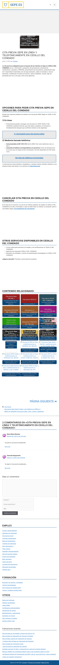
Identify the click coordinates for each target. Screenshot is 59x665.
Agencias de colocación (9, 533)
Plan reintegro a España (9, 618)
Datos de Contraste (8, 600)
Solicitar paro (6, 569)
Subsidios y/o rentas (8, 616)
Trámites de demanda (9, 543)
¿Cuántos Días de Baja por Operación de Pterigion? (18, 641)
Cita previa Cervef (7, 536)
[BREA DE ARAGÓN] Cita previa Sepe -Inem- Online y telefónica (24, 411)
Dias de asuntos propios (9, 554)
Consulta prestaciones (9, 538)
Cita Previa (7, 407)
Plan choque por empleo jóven (11, 588)
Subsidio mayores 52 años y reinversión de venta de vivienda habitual (24, 649)
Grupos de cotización (8, 556)
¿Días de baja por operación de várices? (14, 646)
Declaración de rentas (9, 610)
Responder (7, 446)
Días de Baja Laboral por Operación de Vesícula (17, 638)
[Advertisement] (29, 22)
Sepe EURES (6, 605)
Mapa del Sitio (45, 662)
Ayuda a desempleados (9, 530)
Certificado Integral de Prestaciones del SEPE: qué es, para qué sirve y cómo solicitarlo (29, 654)
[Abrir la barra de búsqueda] (50, 5)
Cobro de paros (7, 562)
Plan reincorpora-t (7, 546)
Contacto (24, 662)
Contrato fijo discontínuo (9, 564)
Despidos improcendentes (10, 551)
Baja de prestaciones (8, 541)
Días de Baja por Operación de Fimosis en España (17, 636)
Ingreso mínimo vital (8, 621)
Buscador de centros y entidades (12, 582)
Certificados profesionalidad (11, 608)
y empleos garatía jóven (14, 590)
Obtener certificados (8, 603)
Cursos (4, 590)
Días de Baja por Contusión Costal (12, 644)
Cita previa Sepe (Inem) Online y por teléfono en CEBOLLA (22, 409)
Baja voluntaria (6, 559)
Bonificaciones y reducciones (11, 613)
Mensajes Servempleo (9, 567)
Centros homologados (9, 585)
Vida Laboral (6, 549)
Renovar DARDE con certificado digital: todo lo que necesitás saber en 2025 (25, 651)
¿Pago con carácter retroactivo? (12, 657)
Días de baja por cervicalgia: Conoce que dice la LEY (18, 633)
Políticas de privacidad (34, 662)
